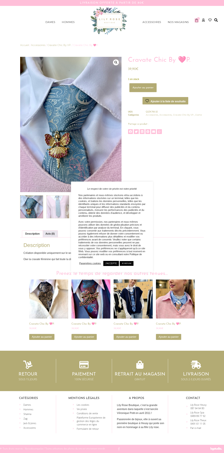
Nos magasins (178, 22)
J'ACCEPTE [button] (111, 263)
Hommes (68, 22)
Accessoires (152, 22)
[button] (216, 20)
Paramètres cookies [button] (90, 263)
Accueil (24, 45)
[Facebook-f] (119, 448)
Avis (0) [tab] (50, 233)
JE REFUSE (127, 263)
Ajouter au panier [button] (42, 336)
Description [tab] (32, 233)
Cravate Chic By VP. (59, 45)
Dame (198, 114)
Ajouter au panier (142, 87)
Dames (50, 22)
